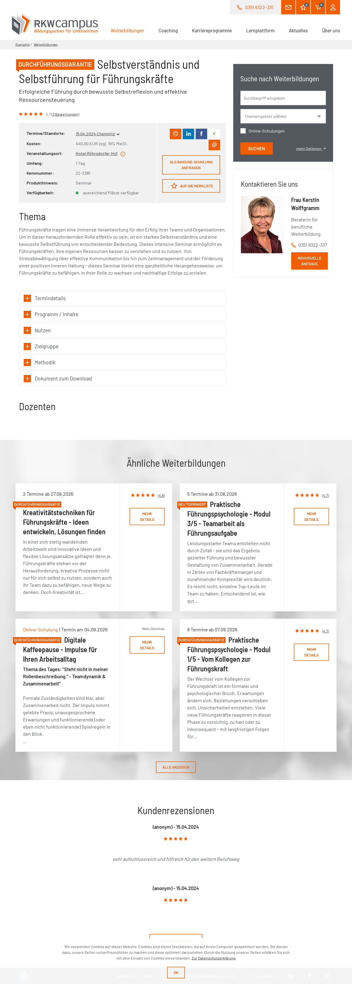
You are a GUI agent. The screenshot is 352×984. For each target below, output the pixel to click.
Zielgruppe (46, 346)
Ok (176, 972)
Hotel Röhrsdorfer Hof (97, 153)
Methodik (45, 362)
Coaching (168, 30)
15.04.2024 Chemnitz (95, 133)
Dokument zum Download (63, 378)
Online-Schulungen (267, 130)
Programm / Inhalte (56, 314)
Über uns (331, 30)
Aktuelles (298, 30)
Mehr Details (147, 516)
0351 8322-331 (259, 7)
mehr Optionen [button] (309, 148)
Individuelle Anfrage (309, 261)
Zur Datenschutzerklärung (214, 958)
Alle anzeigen (175, 767)
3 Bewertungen (65, 114)
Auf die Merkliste (196, 186)
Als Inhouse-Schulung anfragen (191, 165)
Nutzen (43, 330)
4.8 (161, 495)
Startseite (22, 44)
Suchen (256, 148)
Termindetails (50, 297)
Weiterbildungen (131, 30)
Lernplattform (260, 30)
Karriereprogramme (212, 30)
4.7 (325, 495)
